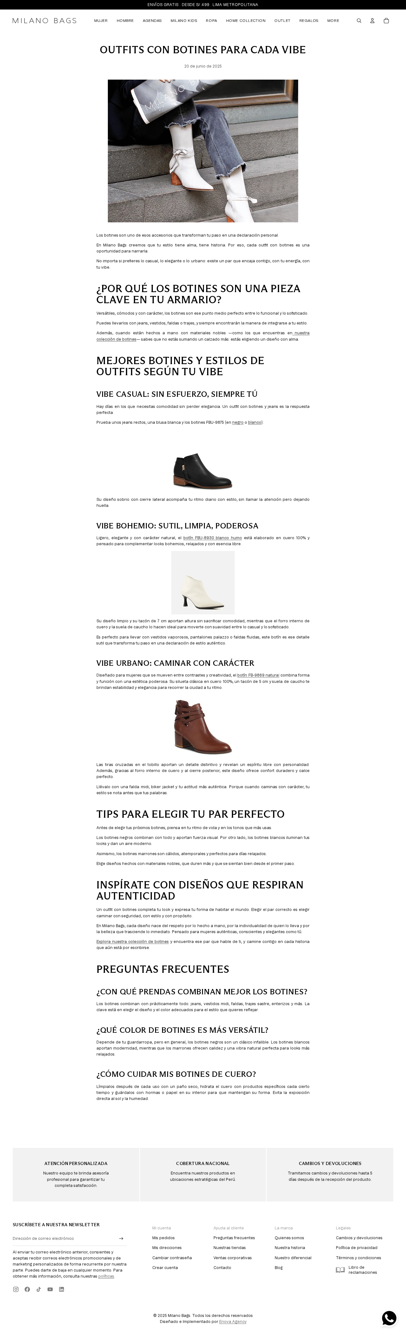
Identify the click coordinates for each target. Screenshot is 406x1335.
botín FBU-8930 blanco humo (212, 538)
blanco (254, 422)
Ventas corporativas (232, 1258)
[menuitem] (101, 21)
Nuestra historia (290, 1248)
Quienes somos (289, 1238)
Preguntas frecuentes (234, 1238)
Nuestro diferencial (293, 1258)
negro (238, 422)
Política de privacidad (356, 1248)
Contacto (222, 1268)
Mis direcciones (167, 1248)
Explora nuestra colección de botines (132, 942)
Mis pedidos (163, 1238)
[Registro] (121, 1238)
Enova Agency (232, 1322)
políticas (106, 1276)
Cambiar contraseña (172, 1258)
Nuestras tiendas (229, 1248)
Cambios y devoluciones (359, 1238)
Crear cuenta (165, 1268)
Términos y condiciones (358, 1258)
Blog (279, 1268)
